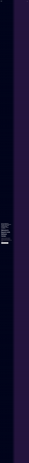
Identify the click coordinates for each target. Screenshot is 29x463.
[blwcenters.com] (2, 1)
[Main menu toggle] (27, 1)
